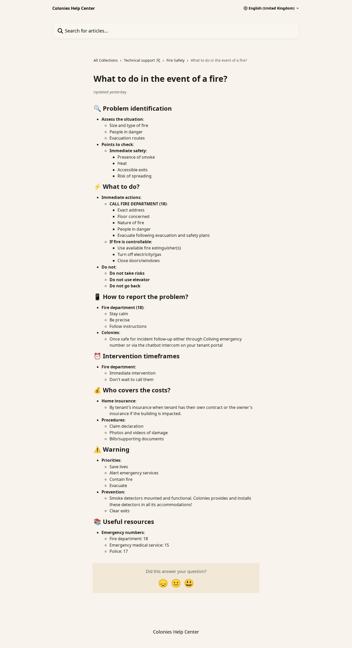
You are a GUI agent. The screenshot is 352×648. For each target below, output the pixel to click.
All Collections (106, 60)
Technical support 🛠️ (142, 60)
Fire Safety (175, 60)
